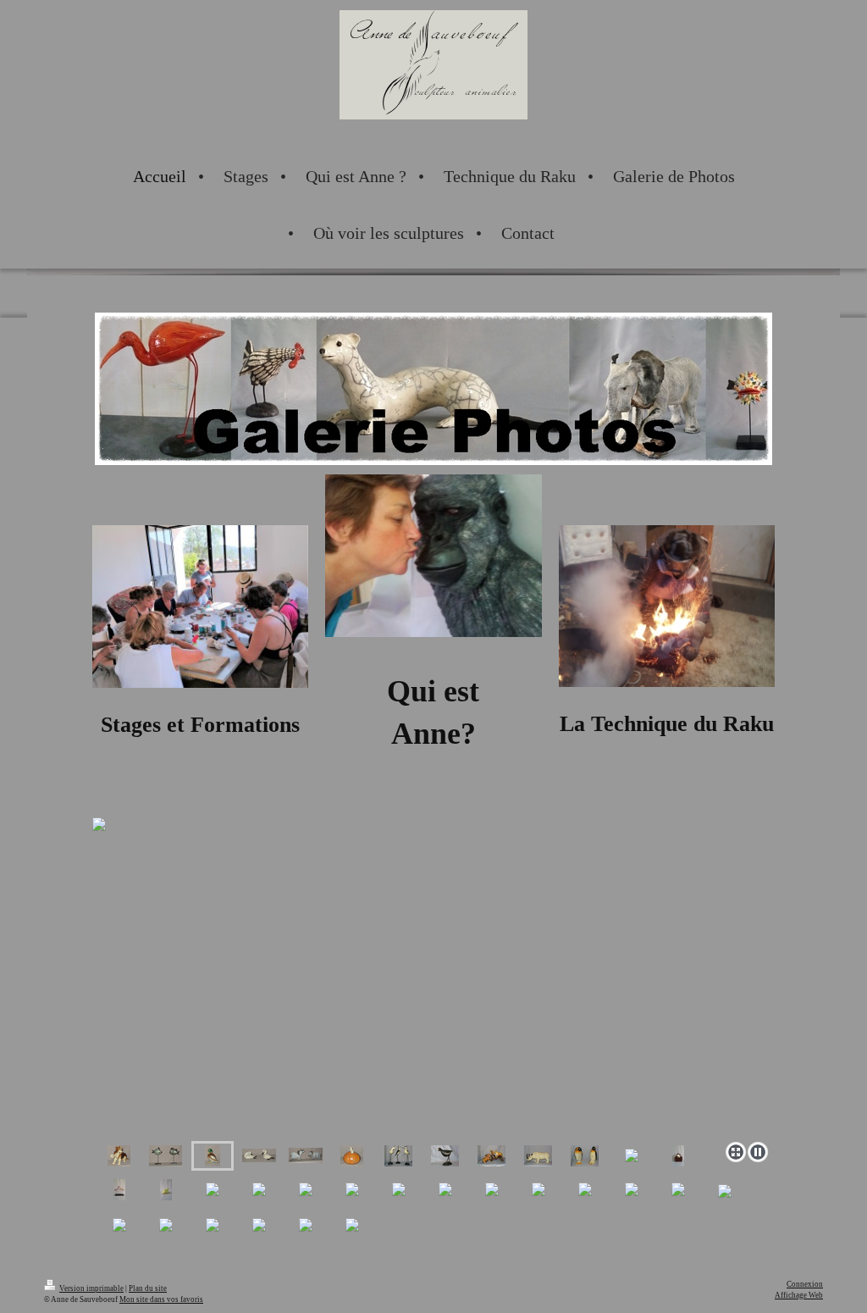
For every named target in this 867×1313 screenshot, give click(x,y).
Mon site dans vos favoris (161, 1299)
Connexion (805, 1284)
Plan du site (148, 1288)
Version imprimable (91, 1288)
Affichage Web (799, 1295)
